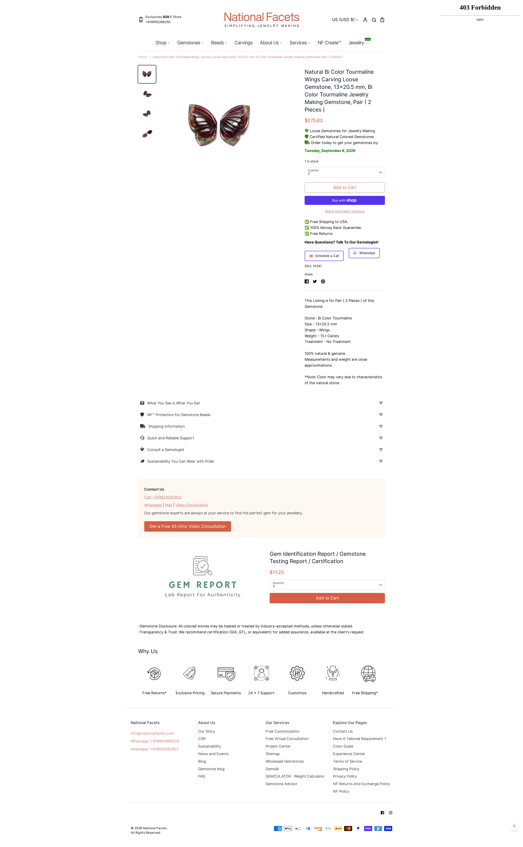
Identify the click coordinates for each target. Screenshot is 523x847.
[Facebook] (382, 813)
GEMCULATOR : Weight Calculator (295, 776)
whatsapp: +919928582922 (155, 749)
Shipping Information (166, 426)
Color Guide (343, 746)
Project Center (278, 746)
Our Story (206, 731)
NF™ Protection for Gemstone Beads (178, 415)
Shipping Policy (346, 769)
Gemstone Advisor (281, 784)
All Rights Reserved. (146, 833)
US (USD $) (343, 19)
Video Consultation (191, 505)
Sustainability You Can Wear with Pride (180, 461)
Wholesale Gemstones (285, 761)
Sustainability (209, 746)
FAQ (201, 776)
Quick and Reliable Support (170, 438)
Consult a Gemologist (165, 449)
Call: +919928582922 (162, 497)
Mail (168, 505)
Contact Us (343, 731)
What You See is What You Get (173, 403)
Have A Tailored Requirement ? (359, 739)
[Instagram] (391, 813)
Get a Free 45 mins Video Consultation (188, 526)
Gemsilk (272, 769)
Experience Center (349, 754)
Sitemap (273, 754)
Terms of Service (347, 761)
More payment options (344, 211)
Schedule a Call (327, 256)
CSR (202, 739)
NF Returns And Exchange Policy (361, 784)
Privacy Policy (345, 776)
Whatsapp (153, 505)
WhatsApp (367, 253)
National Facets (155, 828)
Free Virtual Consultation (287, 739)
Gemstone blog (211, 769)
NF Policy (341, 791)
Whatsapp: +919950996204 (155, 741)
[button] (135, 676)
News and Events (213, 754)
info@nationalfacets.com (152, 733)
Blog (202, 761)
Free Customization (282, 731)
